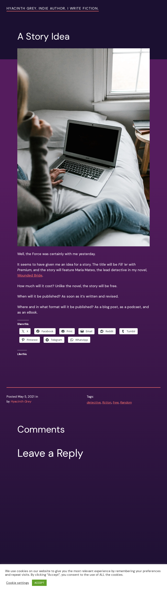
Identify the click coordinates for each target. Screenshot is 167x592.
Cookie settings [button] (17, 583)
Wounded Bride (29, 275)
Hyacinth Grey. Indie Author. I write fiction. (53, 8)
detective (94, 402)
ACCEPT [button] (39, 582)
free (116, 402)
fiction (106, 402)
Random (126, 402)
